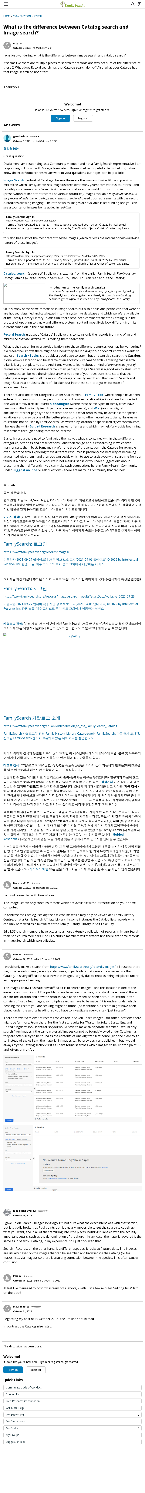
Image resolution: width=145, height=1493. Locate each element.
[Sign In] (139, 4)
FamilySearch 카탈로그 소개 (31, 718)
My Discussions (15, 1421)
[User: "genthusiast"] (7, 138)
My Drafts (72, 1428)
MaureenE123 (21, 883)
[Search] (132, 4)
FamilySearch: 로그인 (25, 544)
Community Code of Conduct (24, 1387)
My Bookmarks (72, 1414)
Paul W (17, 954)
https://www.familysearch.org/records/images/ (36, 552)
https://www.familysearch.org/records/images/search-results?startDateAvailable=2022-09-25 (69, 596)
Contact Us (12, 1394)
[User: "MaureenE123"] (7, 885)
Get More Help (15, 1408)
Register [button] (83, 118)
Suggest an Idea (15, 1441)
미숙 (15, 43)
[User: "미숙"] (7, 45)
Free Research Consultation (23, 1401)
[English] (72, 4)
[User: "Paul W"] (7, 956)
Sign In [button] (60, 118)
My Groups (12, 1435)
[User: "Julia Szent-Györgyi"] (7, 1212)
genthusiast (20, 136)
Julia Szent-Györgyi (24, 1210)
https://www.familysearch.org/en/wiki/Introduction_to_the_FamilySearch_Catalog (60, 726)
